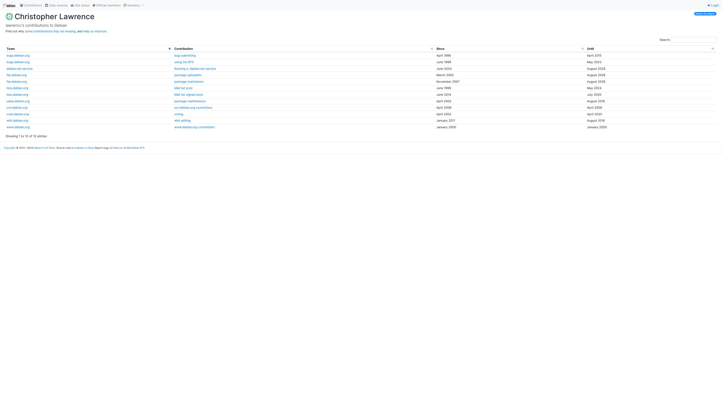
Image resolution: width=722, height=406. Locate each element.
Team (11, 49)
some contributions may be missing (50, 31)
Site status (82, 5)
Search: (665, 40)
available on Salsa (84, 147)
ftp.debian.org (17, 75)
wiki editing (182, 120)
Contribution (183, 49)
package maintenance (190, 101)
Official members (108, 5)
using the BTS (184, 62)
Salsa (116, 147)
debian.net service (20, 68)
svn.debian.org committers (193, 107)
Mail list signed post (188, 94)
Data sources (58, 5)
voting (178, 114)
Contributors (32, 5)
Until (590, 49)
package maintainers (189, 81)
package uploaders (188, 75)
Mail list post (183, 88)
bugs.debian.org (18, 55)
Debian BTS (137, 147)
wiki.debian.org (17, 120)
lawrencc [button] (134, 5)
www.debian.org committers (194, 127)
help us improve (94, 31)
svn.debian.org (17, 107)
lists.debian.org (17, 88)
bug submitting (185, 55)
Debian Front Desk (44, 147)
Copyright (9, 147)
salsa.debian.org (18, 101)
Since (440, 49)
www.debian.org (18, 127)
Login (714, 5)
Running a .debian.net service (195, 68)
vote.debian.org (18, 114)
